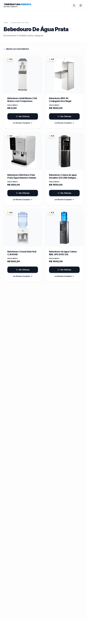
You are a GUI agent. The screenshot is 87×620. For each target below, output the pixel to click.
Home (6, 22)
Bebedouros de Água (20, 22)
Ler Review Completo (21, 123)
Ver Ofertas (24, 116)
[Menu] (80, 5)
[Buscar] (74, 5)
